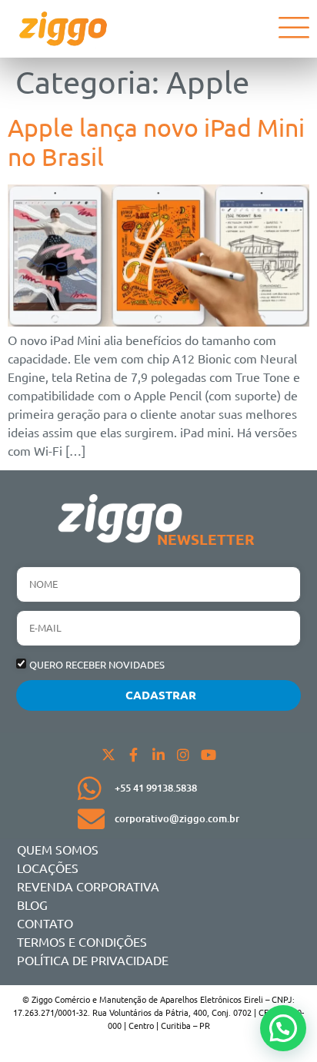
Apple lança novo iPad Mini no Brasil (156, 141)
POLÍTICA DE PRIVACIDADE (93, 959)
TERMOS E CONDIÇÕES (82, 941)
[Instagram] (183, 754)
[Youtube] (208, 754)
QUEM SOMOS (57, 849)
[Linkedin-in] (158, 754)
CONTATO (45, 923)
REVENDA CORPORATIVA (88, 886)
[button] (283, 1028)
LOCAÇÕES (47, 867)
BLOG (32, 904)
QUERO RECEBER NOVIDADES (97, 664)
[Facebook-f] (133, 754)
